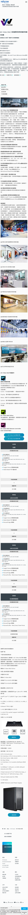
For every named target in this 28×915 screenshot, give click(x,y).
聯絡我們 (3, 643)
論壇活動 (4, 874)
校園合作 (4, 889)
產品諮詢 (14, 815)
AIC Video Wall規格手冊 (14, 435)
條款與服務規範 (18, 876)
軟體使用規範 (17, 880)
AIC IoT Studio (5, 867)
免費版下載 (9, 75)
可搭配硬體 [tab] (4, 94)
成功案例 (17, 863)
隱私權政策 (17, 878)
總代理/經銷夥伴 (5, 891)
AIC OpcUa (4, 859)
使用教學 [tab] (3, 91)
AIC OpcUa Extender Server (6, 862)
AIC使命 (16, 874)
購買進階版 (16, 75)
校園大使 (17, 891)
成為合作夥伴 (5, 887)
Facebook (11, 902)
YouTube (17, 902)
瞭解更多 (14, 737)
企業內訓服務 (17, 892)
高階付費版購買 (8, 836)
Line (23, 902)
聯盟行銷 (4, 892)
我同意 (24, 908)
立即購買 (3, 542)
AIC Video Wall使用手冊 (14, 438)
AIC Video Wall (5, 865)
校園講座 (4, 878)
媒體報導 (17, 861)
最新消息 (17, 859)
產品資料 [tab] (3, 87)
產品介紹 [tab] (3, 85)
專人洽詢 (2, 75)
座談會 (3, 876)
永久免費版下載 (4, 491)
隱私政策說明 (24, 913)
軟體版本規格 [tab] (4, 89)
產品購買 (17, 887)
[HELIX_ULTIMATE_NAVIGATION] (26, 2)
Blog (6, 902)
